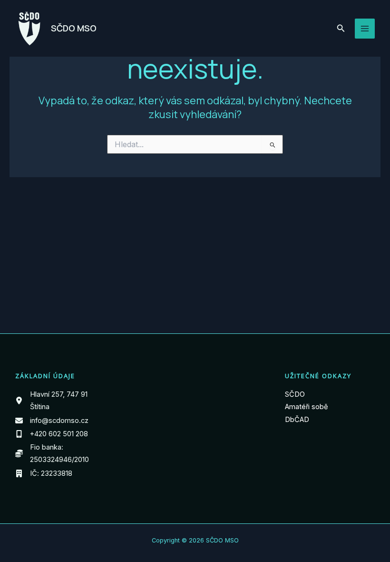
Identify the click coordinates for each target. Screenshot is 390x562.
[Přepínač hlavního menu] (365, 29)
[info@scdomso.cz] (51, 420)
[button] (341, 28)
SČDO (295, 394)
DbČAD (297, 419)
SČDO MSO (74, 28)
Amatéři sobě (306, 406)
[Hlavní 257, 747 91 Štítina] (60, 400)
